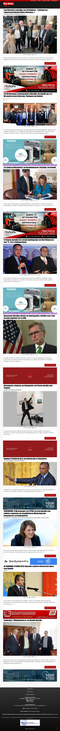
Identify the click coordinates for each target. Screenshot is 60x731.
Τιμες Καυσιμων (46, 0)
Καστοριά (35, 54)
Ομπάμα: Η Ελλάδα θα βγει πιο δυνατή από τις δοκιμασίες (25, 459)
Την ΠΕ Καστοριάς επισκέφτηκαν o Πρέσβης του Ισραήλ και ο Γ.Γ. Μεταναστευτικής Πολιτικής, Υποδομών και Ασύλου (28, 95)
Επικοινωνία (30, 688)
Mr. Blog (30, 54)
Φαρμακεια (33, 0)
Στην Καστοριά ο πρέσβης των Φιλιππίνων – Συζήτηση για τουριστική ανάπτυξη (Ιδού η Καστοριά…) (26, 11)
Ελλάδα (33, 200)
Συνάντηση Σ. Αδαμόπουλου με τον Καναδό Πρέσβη (23, 620)
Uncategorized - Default (33, 274)
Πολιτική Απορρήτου (30, 694)
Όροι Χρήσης (30, 691)
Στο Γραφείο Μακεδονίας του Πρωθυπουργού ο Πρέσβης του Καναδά (30, 167)
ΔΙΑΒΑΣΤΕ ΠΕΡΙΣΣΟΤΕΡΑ (50, 63)
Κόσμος (36, 354)
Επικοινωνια (54, 0)
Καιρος (39, 0)
